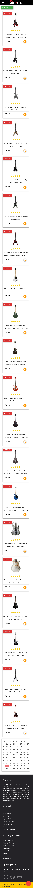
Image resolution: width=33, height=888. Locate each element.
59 (7, 760)
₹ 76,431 (7, 550)
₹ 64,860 (7, 587)
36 (10, 752)
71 (21, 763)
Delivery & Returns (8, 824)
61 (14, 760)
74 (3, 766)
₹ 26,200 (7, 187)
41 (28, 752)
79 (21, 766)
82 (3, 768)
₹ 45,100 (7, 514)
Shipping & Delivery (8, 843)
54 (17, 758)
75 (7, 766)
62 (17, 760)
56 (24, 758)
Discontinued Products (9, 826)
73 (28, 763)
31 (21, 749)
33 (28, 749)
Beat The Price (7, 816)
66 (3, 763)
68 (10, 763)
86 (17, 768)
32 (24, 749)
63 (21, 760)
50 (3, 758)
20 (10, 747)
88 (24, 768)
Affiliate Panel (7, 858)
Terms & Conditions (8, 845)
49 (28, 755)
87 (21, 768)
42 (3, 755)
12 (10, 744)
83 (7, 768)
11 (7, 744)
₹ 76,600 (7, 441)
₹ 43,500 (7, 150)
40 (24, 752)
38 (17, 752)
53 (14, 758)
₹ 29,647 (7, 696)
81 (28, 766)
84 (10, 768)
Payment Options (8, 819)
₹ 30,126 (7, 659)
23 (21, 747)
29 (14, 749)
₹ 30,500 (7, 296)
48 (24, 755)
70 (17, 763)
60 (10, 760)
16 (24, 744)
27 (7, 749)
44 (10, 755)
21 (14, 747)
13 (14, 744)
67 (7, 763)
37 (14, 752)
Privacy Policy (7, 813)
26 (3, 749)
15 (21, 744)
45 (14, 755)
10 (3, 744)
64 (24, 760)
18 (3, 747)
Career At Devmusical (9, 821)
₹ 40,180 (7, 77)
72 (24, 763)
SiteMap (5, 853)
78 (17, 766)
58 (3, 760)
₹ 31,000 (7, 732)
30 (17, 749)
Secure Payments (8, 840)
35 (7, 752)
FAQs (4, 856)
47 (21, 755)
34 (3, 752)
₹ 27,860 (7, 41)
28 (10, 749)
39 (21, 752)
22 (17, 747)
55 (21, 758)
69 (14, 763)
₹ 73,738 (7, 223)
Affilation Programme (9, 829)
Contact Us (6, 811)
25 (28, 747)
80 (24, 766)
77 (14, 766)
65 (28, 760)
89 (28, 768)
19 (7, 747)
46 (17, 755)
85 (14, 768)
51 (7, 758)
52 (10, 758)
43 (7, 755)
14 (17, 744)
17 (28, 744)
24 (24, 747)
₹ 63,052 (7, 259)
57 (28, 758)
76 (10, 766)
